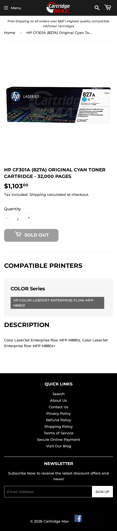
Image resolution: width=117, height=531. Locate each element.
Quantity (12, 208)
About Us (58, 400)
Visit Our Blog (58, 446)
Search (59, 394)
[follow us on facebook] (78, 521)
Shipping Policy (58, 426)
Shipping (37, 194)
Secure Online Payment (58, 439)
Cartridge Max (56, 521)
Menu (16, 8)
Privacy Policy (58, 413)
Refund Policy (58, 420)
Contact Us (58, 407)
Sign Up (102, 492)
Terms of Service (58, 433)
